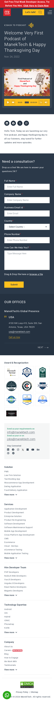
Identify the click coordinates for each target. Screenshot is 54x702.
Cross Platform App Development (19, 535)
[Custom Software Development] (27, 400)
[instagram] (26, 123)
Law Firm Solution (12, 475)
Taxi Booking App (12, 479)
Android (7, 609)
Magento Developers (13, 591)
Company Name (13, 194)
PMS (6, 471)
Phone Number (12, 234)
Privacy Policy (22, 692)
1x (41, 102)
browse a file (36, 274)
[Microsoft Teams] (28, 449)
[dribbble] (8, 453)
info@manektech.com (21, 432)
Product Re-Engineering (15, 520)
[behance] (38, 449)
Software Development (14, 524)
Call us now (14, 337)
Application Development (15, 509)
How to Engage (11, 658)
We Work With (10, 661)
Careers (13, 650)
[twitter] (19, 123)
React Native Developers (15, 587)
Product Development (14, 512)
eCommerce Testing (13, 550)
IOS (5, 613)
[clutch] (27, 386)
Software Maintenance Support (18, 527)
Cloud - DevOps (11, 546)
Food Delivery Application (15, 490)
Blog (6, 654)
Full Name (10, 181)
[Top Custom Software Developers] (27, 372)
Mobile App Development (15, 531)
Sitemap (34, 692)
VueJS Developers (12, 579)
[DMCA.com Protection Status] (27, 684)
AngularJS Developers (14, 583)
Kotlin (7, 628)
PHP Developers (11, 572)
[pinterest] (13, 453)
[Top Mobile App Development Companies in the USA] (11, 413)
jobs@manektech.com (21, 439)
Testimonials (10, 665)
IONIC (7, 620)
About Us (8, 646)
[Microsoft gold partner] (11, 372)
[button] (43, 347)
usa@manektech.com (19, 331)
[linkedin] (6, 123)
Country (8, 221)
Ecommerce (9, 542)
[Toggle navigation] (50, 12)
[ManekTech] (7, 12)
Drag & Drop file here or (23, 274)
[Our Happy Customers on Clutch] (11, 386)
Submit (14, 284)
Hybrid (7, 617)
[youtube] (32, 449)
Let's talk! (30, 12)
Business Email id (14, 207)
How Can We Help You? (17, 247)
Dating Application (12, 486)
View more (9, 494)
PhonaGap (9, 624)
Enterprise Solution (13, 516)
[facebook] (13, 123)
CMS (6, 538)
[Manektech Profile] (42, 400)
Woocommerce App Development (19, 483)
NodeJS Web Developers (15, 576)
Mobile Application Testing (16, 553)
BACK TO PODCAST (16, 25)
